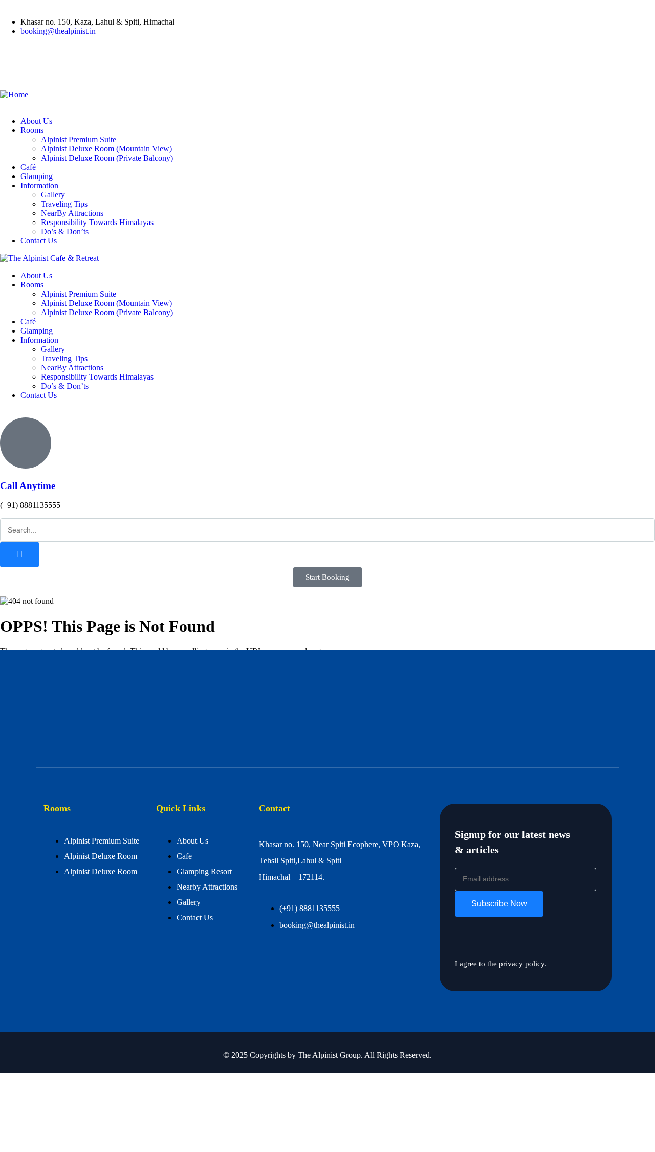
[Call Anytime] (25, 443)
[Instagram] (68, 66)
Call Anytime (27, 485)
